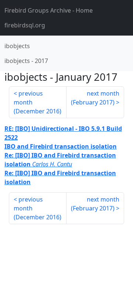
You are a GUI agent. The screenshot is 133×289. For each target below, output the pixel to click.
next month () (95, 97)
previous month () (37, 102)
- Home (48, 10)
